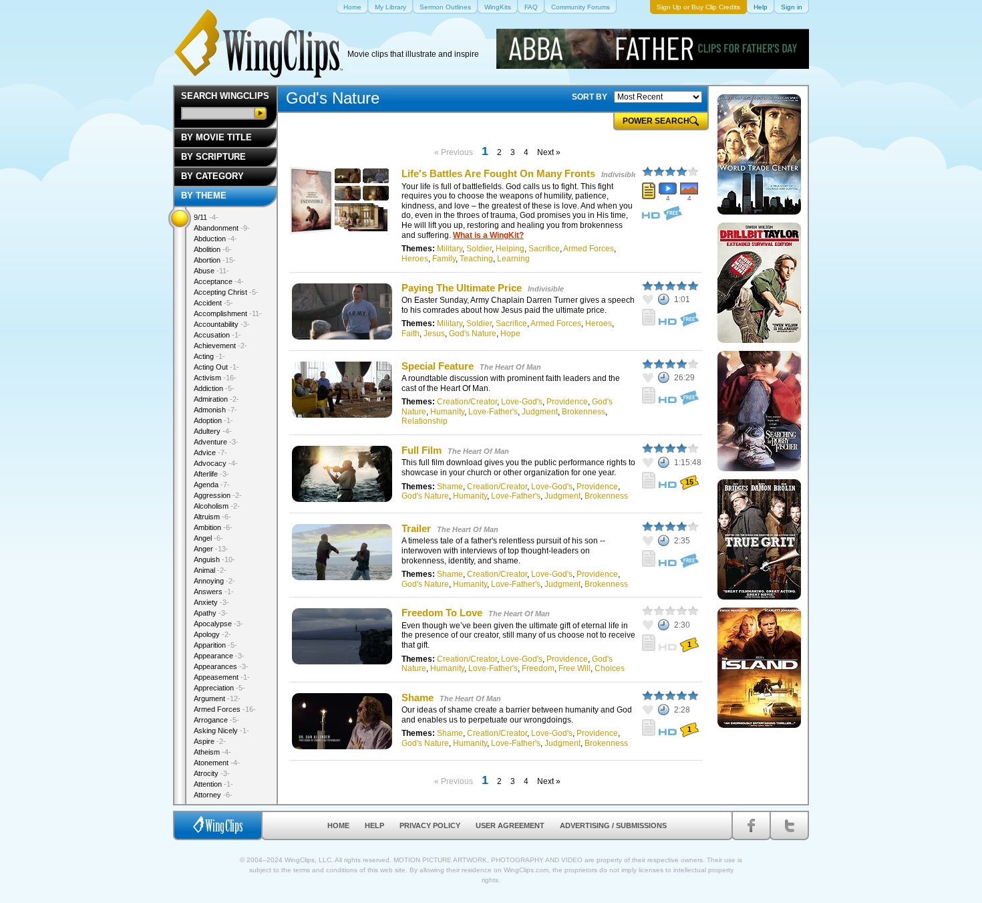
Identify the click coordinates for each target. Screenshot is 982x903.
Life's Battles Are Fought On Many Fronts (498, 173)
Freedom (538, 668)
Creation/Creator (467, 401)
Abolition (213, 249)
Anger (211, 549)
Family (444, 258)
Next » (548, 152)
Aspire (210, 741)
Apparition (215, 645)
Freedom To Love (441, 612)
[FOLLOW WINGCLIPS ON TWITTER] (789, 825)
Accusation (217, 335)
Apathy (211, 613)
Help (374, 825)
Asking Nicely (221, 731)
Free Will (574, 668)
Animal (210, 570)
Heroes (414, 258)
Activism (215, 378)
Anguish (214, 559)
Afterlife (211, 474)
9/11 (206, 217)
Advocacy (216, 463)
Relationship (424, 421)
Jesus (434, 333)
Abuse (211, 271)
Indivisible (619, 174)
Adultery (213, 431)
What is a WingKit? (488, 235)
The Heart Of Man (510, 367)
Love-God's (521, 401)
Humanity (447, 411)
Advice (210, 452)
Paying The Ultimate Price (461, 287)
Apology (212, 634)
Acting (209, 356)
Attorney (213, 795)
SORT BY (589, 97)
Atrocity (212, 773)
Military (449, 248)
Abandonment (222, 228)
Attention (213, 784)
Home (338, 825)
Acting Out (216, 367)
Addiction (214, 388)
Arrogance (216, 720)
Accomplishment (228, 313)
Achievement (220, 346)
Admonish (215, 410)
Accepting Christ (226, 292)
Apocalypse (218, 624)
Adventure (216, 442)
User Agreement (510, 825)
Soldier (479, 248)
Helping (510, 248)
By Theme (203, 195)
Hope (510, 333)
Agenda (212, 485)
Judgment (540, 411)
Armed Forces (588, 248)
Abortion (215, 260)
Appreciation (219, 688)
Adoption (213, 420)
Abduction (215, 239)
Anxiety (211, 602)
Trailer (416, 528)
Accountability (222, 324)
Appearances (221, 666)
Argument (217, 698)
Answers (214, 592)
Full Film (421, 450)
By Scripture (213, 157)
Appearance (219, 656)
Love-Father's (493, 411)
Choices (610, 668)
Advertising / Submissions (613, 825)
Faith (410, 333)
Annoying (214, 581)
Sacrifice (544, 248)
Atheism (212, 752)
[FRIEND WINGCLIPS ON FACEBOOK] (751, 825)
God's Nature (472, 333)
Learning (513, 258)
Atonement (217, 763)
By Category (212, 176)
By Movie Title (216, 137)
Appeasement (222, 677)
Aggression (218, 495)
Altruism (212, 517)
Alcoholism (217, 506)
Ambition (213, 527)
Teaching (476, 258)
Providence (567, 401)
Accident (213, 303)
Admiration (216, 399)
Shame (450, 486)
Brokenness (583, 411)
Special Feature (437, 366)
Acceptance (219, 281)
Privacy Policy (429, 825)
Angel (208, 538)
